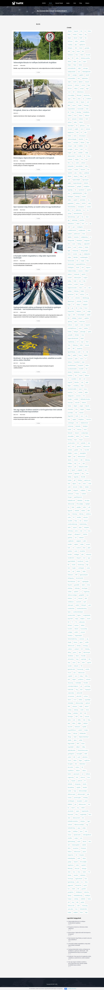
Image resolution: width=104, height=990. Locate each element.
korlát (69, 547)
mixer (69, 571)
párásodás (83, 443)
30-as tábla (83, 655)
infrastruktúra (70, 409)
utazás (75, 551)
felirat (84, 547)
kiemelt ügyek (84, 588)
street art (83, 85)
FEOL (69, 162)
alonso (84, 483)
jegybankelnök (70, 203)
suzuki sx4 (78, 547)
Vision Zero (88, 419)
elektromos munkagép (72, 595)
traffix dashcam (71, 223)
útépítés (69, 456)
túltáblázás (70, 804)
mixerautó (87, 81)
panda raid (80, 780)
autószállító (70, 335)
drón (89, 804)
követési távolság (83, 524)
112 (86, 149)
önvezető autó (70, 294)
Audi (77, 422)
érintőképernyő (79, 892)
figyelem (79, 615)
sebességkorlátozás (87, 834)
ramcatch (88, 544)
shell (69, 844)
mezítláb (86, 642)
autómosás (74, 706)
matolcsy (78, 203)
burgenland (88, 324)
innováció (70, 277)
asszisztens (81, 638)
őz (86, 223)
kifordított (70, 372)
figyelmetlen (77, 473)
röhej (73, 51)
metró (88, 102)
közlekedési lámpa (71, 828)
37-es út (69, 672)
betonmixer (70, 85)
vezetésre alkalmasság (72, 524)
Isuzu (88, 125)
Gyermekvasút (81, 189)
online (75, 173)
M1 (84, 156)
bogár (69, 250)
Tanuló (89, 490)
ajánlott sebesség (71, 841)
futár (69, 210)
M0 (68, 112)
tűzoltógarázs (80, 227)
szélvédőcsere (71, 601)
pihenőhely (75, 713)
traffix (81, 460)
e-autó (79, 757)
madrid (69, 487)
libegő (89, 85)
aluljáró (69, 81)
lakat (74, 456)
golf (74, 480)
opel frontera (82, 125)
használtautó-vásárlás (72, 368)
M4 (76, 855)
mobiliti (85, 753)
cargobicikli (70, 676)
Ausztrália (76, 875)
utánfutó (83, 807)
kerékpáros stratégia (72, 270)
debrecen (78, 770)
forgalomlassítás (85, 811)
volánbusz (78, 304)
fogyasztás (70, 510)
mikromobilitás (71, 436)
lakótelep (69, 476)
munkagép (70, 632)
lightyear (74, 483)
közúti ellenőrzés (71, 186)
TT (72, 622)
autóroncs (80, 247)
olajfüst (86, 392)
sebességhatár (83, 453)
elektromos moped (71, 794)
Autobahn (87, 487)
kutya (69, 514)
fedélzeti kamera (80, 92)
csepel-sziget (83, 659)
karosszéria (70, 358)
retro (86, 416)
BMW (69, 105)
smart (87, 473)
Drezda (78, 51)
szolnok (69, 757)
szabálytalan (82, 490)
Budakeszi (81, 119)
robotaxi (84, 858)
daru (82, 216)
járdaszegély (82, 331)
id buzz (79, 871)
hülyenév (82, 102)
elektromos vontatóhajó (79, 824)
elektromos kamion (81, 456)
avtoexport (70, 146)
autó (69, 446)
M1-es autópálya (83, 861)
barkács (87, 365)
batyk (69, 723)
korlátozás (88, 774)
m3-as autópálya (71, 95)
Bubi (68, 318)
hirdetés (69, 135)
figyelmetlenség (71, 882)
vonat (80, 281)
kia (84, 210)
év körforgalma (71, 267)
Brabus (69, 34)
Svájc (84, 281)
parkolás (82, 902)
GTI (73, 517)
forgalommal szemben (72, 287)
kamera (87, 709)
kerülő (87, 108)
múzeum (69, 834)
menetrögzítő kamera (72, 328)
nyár (73, 571)
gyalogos (69, 861)
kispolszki (70, 233)
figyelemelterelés (78, 878)
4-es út (82, 129)
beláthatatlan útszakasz (85, 399)
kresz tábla (87, 449)
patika (78, 882)
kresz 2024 (70, 726)
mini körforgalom (71, 801)
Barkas (72, 112)
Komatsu (75, 642)
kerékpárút (76, 912)
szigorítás (78, 787)
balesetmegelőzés (76, 844)
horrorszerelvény (84, 628)
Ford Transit (70, 41)
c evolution (89, 206)
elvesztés (87, 345)
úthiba (86, 676)
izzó (75, 537)
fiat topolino (81, 855)
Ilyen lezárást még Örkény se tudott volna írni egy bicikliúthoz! (37, 207)
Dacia (86, 878)
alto (68, 470)
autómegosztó (71, 102)
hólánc (82, 385)
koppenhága (70, 189)
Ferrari (83, 335)
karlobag (69, 281)
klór (82, 767)
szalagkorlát (79, 470)
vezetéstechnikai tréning (82, 608)
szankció (80, 730)
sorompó (81, 88)
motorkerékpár (78, 682)
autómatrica (77, 297)
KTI (85, 780)
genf (78, 216)
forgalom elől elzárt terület (73, 338)
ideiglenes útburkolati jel (84, 736)
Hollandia (82, 142)
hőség (81, 176)
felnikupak (76, 331)
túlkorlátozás (82, 875)
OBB (76, 48)
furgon (75, 790)
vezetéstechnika (71, 608)
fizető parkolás (71, 166)
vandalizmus (88, 514)
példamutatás (82, 622)
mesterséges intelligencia (73, 686)
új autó (80, 389)
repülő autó (87, 703)
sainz (79, 483)
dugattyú (74, 419)
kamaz (85, 389)
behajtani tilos (70, 855)
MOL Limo (70, 88)
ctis (73, 210)
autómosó (83, 162)
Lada (82, 382)
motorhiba (80, 392)
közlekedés (70, 159)
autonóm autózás (71, 443)
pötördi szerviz (77, 233)
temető (87, 561)
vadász (76, 41)
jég (87, 638)
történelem (70, 598)
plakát (84, 541)
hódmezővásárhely (71, 206)
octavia (80, 328)
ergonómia (89, 189)
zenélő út (76, 632)
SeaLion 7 (87, 706)
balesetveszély (71, 264)
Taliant (87, 341)
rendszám (70, 169)
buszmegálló (79, 753)
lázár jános (82, 821)
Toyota (75, 439)
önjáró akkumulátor (71, 750)
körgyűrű (74, 679)
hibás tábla (75, 257)
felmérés (69, 875)
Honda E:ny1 (70, 392)
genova (74, 652)
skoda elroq (86, 892)
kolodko (69, 200)
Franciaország (80, 669)
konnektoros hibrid (71, 615)
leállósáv (82, 625)
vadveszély (79, 301)
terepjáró (69, 152)
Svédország (77, 588)
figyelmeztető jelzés (84, 574)
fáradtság (80, 480)
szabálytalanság (84, 237)
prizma (76, 530)
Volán (77, 102)
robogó (76, 618)
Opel (81, 530)
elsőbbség (74, 318)
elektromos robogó (79, 703)
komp (77, 659)
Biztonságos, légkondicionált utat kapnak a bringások (34, 158)
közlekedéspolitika (71, 858)
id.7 (75, 598)
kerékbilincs (80, 146)
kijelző (80, 527)
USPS (76, 716)
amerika (81, 709)
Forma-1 (86, 308)
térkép (80, 173)
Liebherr (75, 760)
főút (68, 564)
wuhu (81, 838)
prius (80, 61)
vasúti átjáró (75, 142)
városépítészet (86, 186)
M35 (81, 713)
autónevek (70, 824)
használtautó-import (72, 365)
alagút (87, 88)
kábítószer (87, 375)
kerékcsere (70, 324)
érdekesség (87, 460)
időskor (73, 723)
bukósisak (85, 723)
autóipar (69, 257)
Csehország (70, 530)
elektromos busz (86, 446)
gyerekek (76, 449)
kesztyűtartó (80, 365)
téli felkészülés (83, 733)
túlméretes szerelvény (85, 58)
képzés (69, 611)
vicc (79, 463)
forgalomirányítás (78, 635)
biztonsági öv (70, 716)
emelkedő (76, 399)
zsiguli (87, 382)
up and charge (87, 686)
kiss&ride (69, 331)
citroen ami (82, 777)
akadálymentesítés (71, 71)
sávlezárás (88, 129)
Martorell (75, 37)
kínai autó (80, 598)
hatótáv (80, 706)
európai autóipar (71, 693)
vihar (76, 375)
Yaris (86, 37)
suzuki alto (70, 473)
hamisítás (79, 517)
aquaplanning (79, 348)
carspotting (70, 44)
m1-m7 (75, 699)
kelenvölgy (79, 112)
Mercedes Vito (78, 885)
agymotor (89, 662)
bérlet (85, 193)
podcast (84, 851)
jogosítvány (70, 537)
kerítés (84, 507)
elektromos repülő (81, 794)
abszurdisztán (70, 811)
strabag (81, 676)
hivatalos (75, 34)
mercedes (75, 254)
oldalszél (76, 628)
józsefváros (82, 220)
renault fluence (71, 770)
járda (75, 152)
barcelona (76, 625)
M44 (85, 713)
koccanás (86, 301)
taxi (82, 774)
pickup (79, 98)
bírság (89, 720)
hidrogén (69, 642)
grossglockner (70, 892)
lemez (89, 530)
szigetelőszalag (71, 341)
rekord (69, 817)
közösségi (77, 196)
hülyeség (75, 176)
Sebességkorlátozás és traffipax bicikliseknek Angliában (35, 63)
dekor (84, 720)
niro (88, 210)
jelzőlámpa (75, 831)
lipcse (81, 831)
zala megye (85, 68)
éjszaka (69, 247)
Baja (83, 473)
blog (85, 34)
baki (68, 308)
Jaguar (69, 98)
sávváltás (87, 669)
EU (81, 132)
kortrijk (75, 281)
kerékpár (69, 912)
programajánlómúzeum (80, 264)
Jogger (69, 314)
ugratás (89, 331)
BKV (74, 92)
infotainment (70, 574)
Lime (82, 159)
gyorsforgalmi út (71, 753)
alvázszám (85, 517)
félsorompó (79, 95)
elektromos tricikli (76, 817)
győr (86, 176)
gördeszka (82, 41)
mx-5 (78, 341)
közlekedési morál (71, 500)
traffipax (83, 747)
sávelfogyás (76, 554)
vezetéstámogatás (84, 257)
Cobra (81, 716)
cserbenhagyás (71, 422)
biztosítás (85, 787)
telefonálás (70, 784)
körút (69, 568)
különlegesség (71, 578)
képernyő (69, 895)
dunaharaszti (77, 726)
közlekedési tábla (83, 909)
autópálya (77, 159)
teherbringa (70, 588)
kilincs (86, 882)
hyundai (85, 885)
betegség (88, 409)
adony (69, 662)
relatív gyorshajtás (84, 250)
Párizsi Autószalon (71, 581)
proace (74, 662)
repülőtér (74, 355)
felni (86, 368)
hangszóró (70, 382)
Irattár (67, 3)
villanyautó (78, 557)
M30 (77, 294)
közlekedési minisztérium (73, 821)
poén (75, 466)
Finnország (86, 105)
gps (72, 308)
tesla (86, 470)
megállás (76, 129)
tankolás (69, 429)
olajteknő (76, 544)
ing (68, 780)
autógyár (81, 406)
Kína (81, 449)
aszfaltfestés (86, 173)
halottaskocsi (70, 54)
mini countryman (82, 135)
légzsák (73, 470)
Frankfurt (80, 105)
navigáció (85, 277)
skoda (86, 166)
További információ (72, 988)
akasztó (73, 807)
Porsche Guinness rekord (83, 750)
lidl (74, 429)
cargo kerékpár (87, 699)
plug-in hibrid (70, 618)
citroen (87, 216)
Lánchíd (74, 81)
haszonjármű (79, 801)
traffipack (78, 747)
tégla (87, 564)
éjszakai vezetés (77, 834)
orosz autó (77, 402)
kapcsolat (76, 31)
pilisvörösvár (85, 757)
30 (73, 304)
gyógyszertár (70, 885)
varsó (69, 179)
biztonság (70, 439)
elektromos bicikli (71, 156)
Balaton (89, 898)
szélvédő (69, 591)
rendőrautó (76, 649)
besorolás (70, 554)
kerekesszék (76, 274)
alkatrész (69, 460)
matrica (75, 135)
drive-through (70, 878)
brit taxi (88, 584)
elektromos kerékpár (83, 790)
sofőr (69, 51)
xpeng (79, 828)
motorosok (83, 632)
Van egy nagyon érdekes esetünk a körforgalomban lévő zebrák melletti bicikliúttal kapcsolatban (38, 411)
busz (87, 146)
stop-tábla (84, 726)
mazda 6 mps (82, 321)
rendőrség (76, 898)
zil (85, 358)
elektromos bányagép (72, 139)
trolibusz (76, 88)
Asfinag (69, 652)
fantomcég (74, 514)
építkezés (81, 81)
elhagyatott (75, 490)
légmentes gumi (71, 301)
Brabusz (80, 34)
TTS (76, 622)
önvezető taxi (75, 848)
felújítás (82, 291)
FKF (72, 58)
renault (73, 243)
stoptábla (88, 314)
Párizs (88, 260)
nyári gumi (70, 534)
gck (81, 686)
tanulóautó (84, 493)
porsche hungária (77, 797)
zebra (89, 443)
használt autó (80, 561)
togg (87, 824)
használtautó (77, 362)
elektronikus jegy (85, 297)
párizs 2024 (79, 696)
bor (82, 436)
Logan (82, 341)
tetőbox (74, 61)
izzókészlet (81, 537)
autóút (79, 858)
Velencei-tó (83, 169)
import (83, 362)
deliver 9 (69, 699)
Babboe (81, 487)
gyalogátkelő (81, 595)
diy (83, 98)
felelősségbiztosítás (86, 71)
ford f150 (84, 203)
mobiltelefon (83, 898)
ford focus (82, 294)
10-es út (69, 760)
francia (69, 254)
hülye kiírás (81, 139)
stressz (69, 733)
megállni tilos (87, 760)
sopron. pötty (70, 909)
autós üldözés (82, 200)
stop (78, 807)
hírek (79, 78)
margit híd (75, 200)
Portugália (70, 399)
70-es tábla (85, 682)
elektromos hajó (71, 503)
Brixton (89, 31)
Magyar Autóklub (71, 743)
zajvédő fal (76, 591)
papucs (81, 642)
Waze (77, 54)
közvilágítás (70, 149)
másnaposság (77, 784)
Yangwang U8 (87, 689)
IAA (76, 308)
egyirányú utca (82, 44)
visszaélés (70, 520)
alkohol (77, 436)
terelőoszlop (88, 554)
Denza (81, 912)
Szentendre (76, 237)
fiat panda (73, 780)
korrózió (80, 375)
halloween (70, 362)
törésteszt (70, 466)
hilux (79, 662)
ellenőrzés (86, 183)
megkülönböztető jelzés (77, 193)
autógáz (89, 311)
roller (77, 777)
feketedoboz (79, 500)
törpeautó (76, 861)
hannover (87, 436)
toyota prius (74, 119)
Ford (81, 31)
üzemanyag (85, 645)
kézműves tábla (71, 260)
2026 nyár (75, 733)
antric (74, 672)
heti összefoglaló (80, 314)
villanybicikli (86, 527)
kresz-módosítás (79, 166)
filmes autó (77, 868)
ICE (76, 125)
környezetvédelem (71, 108)
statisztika (70, 449)
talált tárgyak (70, 196)
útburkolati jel (79, 240)
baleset (77, 655)
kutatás (84, 871)
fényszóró (70, 584)
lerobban (82, 544)
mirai (83, 267)
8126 (69, 243)
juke (75, 804)
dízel (86, 159)
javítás (76, 358)
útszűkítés (70, 838)
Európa (69, 304)
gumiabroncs (80, 679)
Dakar (69, 419)
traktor (77, 58)
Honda (80, 287)
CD (85, 530)
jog (90, 223)
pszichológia (70, 412)
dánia (90, 841)
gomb (90, 605)
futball (73, 507)
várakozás (84, 402)
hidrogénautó (86, 240)
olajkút (79, 68)
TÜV (89, 871)
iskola (69, 483)
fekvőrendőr (70, 433)
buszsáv (81, 284)
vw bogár (82, 260)
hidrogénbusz (81, 419)
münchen (84, 372)
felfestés (69, 176)
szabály (86, 152)
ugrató (75, 321)
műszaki (73, 564)
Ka (85, 31)
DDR (83, 51)
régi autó (75, 527)
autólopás (70, 291)
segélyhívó (81, 75)
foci (68, 507)
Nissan (89, 156)
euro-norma (78, 395)
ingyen (89, 557)
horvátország (70, 426)
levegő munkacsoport (77, 183)
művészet (76, 460)
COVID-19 (81, 122)
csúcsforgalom (81, 568)
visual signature (81, 206)
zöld (68, 902)
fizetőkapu (70, 463)
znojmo (69, 831)
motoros (74, 105)
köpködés (70, 237)
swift (89, 507)
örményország (75, 250)
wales (89, 287)
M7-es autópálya (80, 503)
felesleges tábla (71, 240)
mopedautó (83, 865)
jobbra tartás (78, 210)
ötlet (76, 763)
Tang (77, 689)
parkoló (86, 801)
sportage (69, 213)
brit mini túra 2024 (79, 578)
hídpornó (69, 37)
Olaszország (70, 682)
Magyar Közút (70, 416)
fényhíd (82, 338)
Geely (86, 912)
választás (70, 31)
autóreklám (80, 152)
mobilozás (70, 649)
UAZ (76, 412)
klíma (77, 409)
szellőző (77, 605)
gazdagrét (79, 186)
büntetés (84, 784)
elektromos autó (71, 645)
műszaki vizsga (81, 564)
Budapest (70, 898)
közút (87, 119)
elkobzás (78, 571)
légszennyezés (85, 179)
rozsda (81, 358)
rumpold (76, 324)
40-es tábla (83, 476)
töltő (74, 757)
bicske (83, 233)
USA (77, 260)
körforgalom (70, 48)
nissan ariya (70, 402)
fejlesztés (87, 406)
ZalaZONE (70, 173)
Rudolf (81, 37)
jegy (80, 254)
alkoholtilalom (70, 655)
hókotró (81, 54)
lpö (68, 807)
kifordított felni (77, 372)
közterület (81, 412)
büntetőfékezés (86, 112)
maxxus (75, 453)
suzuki (74, 247)
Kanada (69, 142)
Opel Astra (85, 534)
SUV (82, 649)
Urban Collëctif (71, 125)
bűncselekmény (71, 787)
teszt (88, 595)
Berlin (90, 814)
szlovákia (76, 169)
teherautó (77, 433)
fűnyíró (75, 736)
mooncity (69, 797)
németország (84, 905)
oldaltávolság (74, 220)
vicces (75, 115)
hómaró (80, 48)
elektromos (87, 115)
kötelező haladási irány (72, 638)
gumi (74, 227)
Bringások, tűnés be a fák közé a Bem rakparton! (32, 110)
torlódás (80, 740)
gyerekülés (84, 888)
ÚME (73, 348)
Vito (84, 395)
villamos (80, 115)
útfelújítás (70, 453)
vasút (86, 831)
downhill (87, 75)
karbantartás (77, 426)
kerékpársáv (85, 304)
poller (82, 554)
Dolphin (84, 571)
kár (87, 294)
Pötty (80, 3)
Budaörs (86, 247)
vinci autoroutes (71, 696)
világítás (79, 723)
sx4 (73, 547)
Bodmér (69, 774)
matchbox (84, 196)
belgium (69, 385)
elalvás (69, 527)
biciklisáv (83, 510)
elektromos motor (82, 804)
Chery (76, 814)
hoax (88, 169)
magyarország (71, 777)
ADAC (86, 598)
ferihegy (69, 713)
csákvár (77, 223)
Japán (80, 652)
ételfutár (80, 699)
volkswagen (84, 868)
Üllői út (69, 848)
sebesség (76, 709)
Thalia (69, 345)
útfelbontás (78, 311)
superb (84, 601)
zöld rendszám (71, 659)
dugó (84, 463)
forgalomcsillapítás (76, 179)
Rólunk (87, 3)
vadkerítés (84, 844)
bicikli (81, 149)
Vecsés (77, 267)
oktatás (83, 584)
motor (73, 446)
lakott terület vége (71, 216)
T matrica (77, 493)
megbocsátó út (87, 243)
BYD (68, 622)
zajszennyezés (76, 774)
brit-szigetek (70, 763)
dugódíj (69, 183)
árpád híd (83, 274)
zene (87, 139)
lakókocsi (70, 851)
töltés (89, 510)
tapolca (84, 61)
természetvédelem (71, 78)
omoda (89, 483)
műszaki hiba (82, 551)
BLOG (50, 3)
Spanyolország (86, 95)
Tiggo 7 (88, 821)
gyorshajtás (87, 48)
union (79, 71)
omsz (69, 193)
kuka (69, 58)
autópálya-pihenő (87, 254)
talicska (82, 743)
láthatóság (87, 649)
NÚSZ (69, 75)
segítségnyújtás (85, 581)
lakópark (75, 406)
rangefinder (86, 318)
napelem (77, 811)
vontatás (69, 790)
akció (69, 679)
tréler (85, 132)
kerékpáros (82, 618)
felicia (74, 98)
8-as (89, 200)
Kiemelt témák (59, 3)
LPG (84, 311)
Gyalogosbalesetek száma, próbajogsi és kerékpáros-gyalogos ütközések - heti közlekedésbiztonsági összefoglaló (37, 308)
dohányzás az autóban (83, 466)
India (83, 223)
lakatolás (86, 328)
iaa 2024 (76, 284)
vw (90, 237)
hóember (69, 406)
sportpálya (79, 507)
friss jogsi (70, 497)
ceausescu (80, 270)
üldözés (69, 61)
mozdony (69, 709)
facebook (69, 480)
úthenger (69, 736)
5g (72, 162)
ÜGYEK (44, 3)
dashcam (70, 122)
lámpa (76, 520)
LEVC (79, 581)
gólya (76, 44)
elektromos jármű (77, 277)
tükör (74, 314)
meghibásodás (71, 541)
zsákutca (84, 770)
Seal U (81, 689)
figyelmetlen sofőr (71, 669)
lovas (74, 871)
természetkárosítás (72, 68)
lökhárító (85, 355)
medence (77, 767)
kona (69, 888)
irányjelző (82, 409)
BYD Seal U (70, 625)
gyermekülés (76, 584)
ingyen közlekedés (71, 561)
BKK (78, 888)
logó (75, 463)
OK (65, 988)
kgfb (75, 146)
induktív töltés (70, 689)
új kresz (69, 720)
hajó (68, 119)
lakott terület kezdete (78, 213)
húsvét (89, 230)
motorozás (87, 716)
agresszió (79, 446)
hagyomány (76, 476)
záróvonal (86, 520)
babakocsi (70, 274)
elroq (73, 902)
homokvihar (70, 375)
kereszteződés (80, 108)
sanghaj (76, 838)
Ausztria (88, 618)
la (75, 392)
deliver (83, 662)
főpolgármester (71, 132)
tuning (81, 308)
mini (85, 287)
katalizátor (70, 551)
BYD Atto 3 (77, 335)
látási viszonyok (86, 652)
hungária (74, 568)
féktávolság (70, 868)
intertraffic (70, 544)
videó (77, 132)
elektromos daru (81, 672)
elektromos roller (71, 905)
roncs (82, 416)
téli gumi (81, 439)
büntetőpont (85, 426)
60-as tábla (79, 156)
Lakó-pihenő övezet (84, 422)
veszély (88, 568)
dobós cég (81, 514)
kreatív (77, 416)
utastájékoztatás (81, 230)
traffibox (79, 720)
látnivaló (84, 841)
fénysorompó (70, 814)
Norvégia (86, 730)
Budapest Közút (71, 311)
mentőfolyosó (87, 895)
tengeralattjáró (71, 747)
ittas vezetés (70, 767)
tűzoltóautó (88, 98)
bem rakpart (87, 500)
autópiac (84, 828)
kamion (76, 149)
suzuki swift (78, 601)
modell (89, 203)
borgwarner (88, 267)
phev (74, 720)
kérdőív (73, 888)
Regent (80, 760)
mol (72, 297)
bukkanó (87, 270)
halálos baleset (82, 763)
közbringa (79, 243)
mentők (77, 162)
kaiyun (88, 142)
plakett (89, 547)
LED (78, 443)
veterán (78, 841)
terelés (77, 865)
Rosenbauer (70, 635)
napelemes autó (87, 480)
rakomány (79, 645)
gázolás (69, 490)
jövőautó (80, 318)
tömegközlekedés (86, 615)
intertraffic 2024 (71, 557)
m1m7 (69, 227)
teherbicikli (77, 510)
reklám (75, 122)
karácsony (79, 429)
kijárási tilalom (85, 78)
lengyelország (86, 591)
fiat (75, 189)
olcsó (84, 557)
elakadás (69, 740)
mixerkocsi (77, 85)
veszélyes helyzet (84, 433)
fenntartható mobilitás (72, 389)
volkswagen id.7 (77, 534)
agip (68, 220)
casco (76, 676)
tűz (82, 882)
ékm (83, 817)
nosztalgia (74, 75)
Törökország (75, 345)
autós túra (70, 284)
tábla (77, 902)
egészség (70, 321)
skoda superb (70, 605)
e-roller (78, 905)
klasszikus (76, 382)
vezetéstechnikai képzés (78, 611)
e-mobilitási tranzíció (72, 230)
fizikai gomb (83, 605)
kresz (76, 909)
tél (68, 297)
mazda (81, 324)
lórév (89, 659)
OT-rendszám (83, 848)
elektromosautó (77, 851)
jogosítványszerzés (78, 497)
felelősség (76, 291)
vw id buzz (86, 696)
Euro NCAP (81, 368)
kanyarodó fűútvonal (72, 730)
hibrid (69, 706)
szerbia (69, 517)
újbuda (75, 740)
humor (88, 777)
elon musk (75, 487)
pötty (88, 794)
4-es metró (88, 54)
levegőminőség (83, 814)
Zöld (74, 3)
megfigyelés (78, 541)
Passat (80, 355)
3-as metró (70, 129)
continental (88, 679)
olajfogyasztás (71, 395)
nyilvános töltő (79, 693)
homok (85, 429)
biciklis (81, 345)
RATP (76, 574)
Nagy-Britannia (71, 865)
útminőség (85, 797)
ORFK (78, 743)
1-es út (69, 92)
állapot (69, 355)
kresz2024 (70, 628)
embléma (69, 115)
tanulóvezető (70, 493)
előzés (69, 871)
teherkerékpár (70, 703)
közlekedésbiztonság (78, 895)
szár (80, 520)
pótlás (69, 348)
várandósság (76, 385)
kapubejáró (88, 503)
